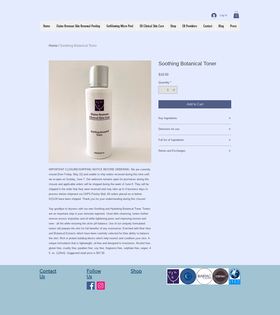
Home (53, 45)
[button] (236, 14)
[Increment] (174, 89)
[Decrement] (161, 89)
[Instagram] (101, 286)
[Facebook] (91, 286)
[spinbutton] (168, 89)
